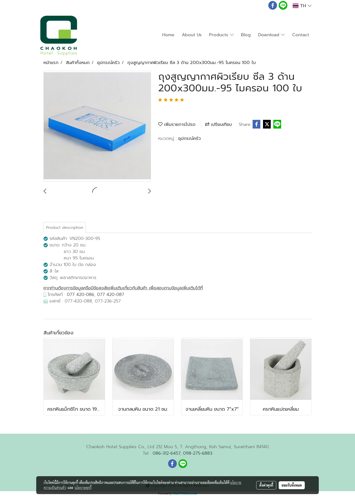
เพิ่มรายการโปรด (179, 124)
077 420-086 (80, 294)
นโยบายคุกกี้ (83, 487)
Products (219, 34)
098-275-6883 (197, 453)
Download (269, 34)
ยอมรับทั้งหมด (292, 485)
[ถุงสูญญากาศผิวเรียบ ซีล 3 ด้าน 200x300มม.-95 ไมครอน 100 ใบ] (97, 126)
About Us (192, 34)
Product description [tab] (64, 227)
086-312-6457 (166, 453)
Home (168, 34)
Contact (300, 34)
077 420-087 (110, 294)
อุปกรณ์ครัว (189, 138)
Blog (246, 34)
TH (303, 5)
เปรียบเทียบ (220, 124)
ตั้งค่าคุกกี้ (266, 485)
